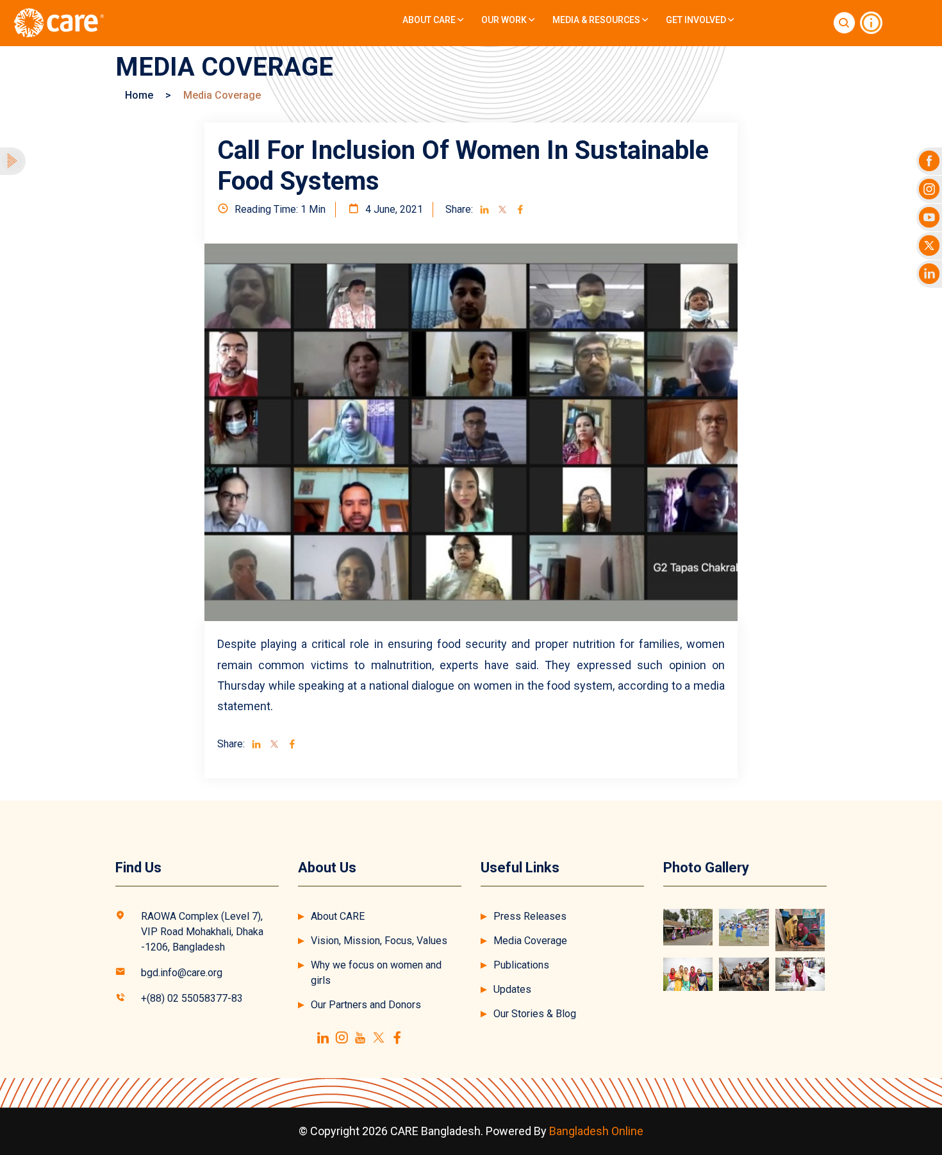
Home (139, 95)
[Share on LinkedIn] (484, 209)
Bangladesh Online (596, 1131)
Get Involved (697, 20)
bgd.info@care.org (181, 973)
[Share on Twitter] (502, 209)
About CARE (430, 20)
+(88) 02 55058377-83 (192, 998)
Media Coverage (530, 941)
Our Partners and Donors (366, 1005)
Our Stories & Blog (534, 1014)
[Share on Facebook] (520, 209)
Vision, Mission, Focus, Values (379, 941)
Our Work (505, 20)
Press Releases (529, 916)
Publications (521, 965)
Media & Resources (597, 20)
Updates (512, 989)
